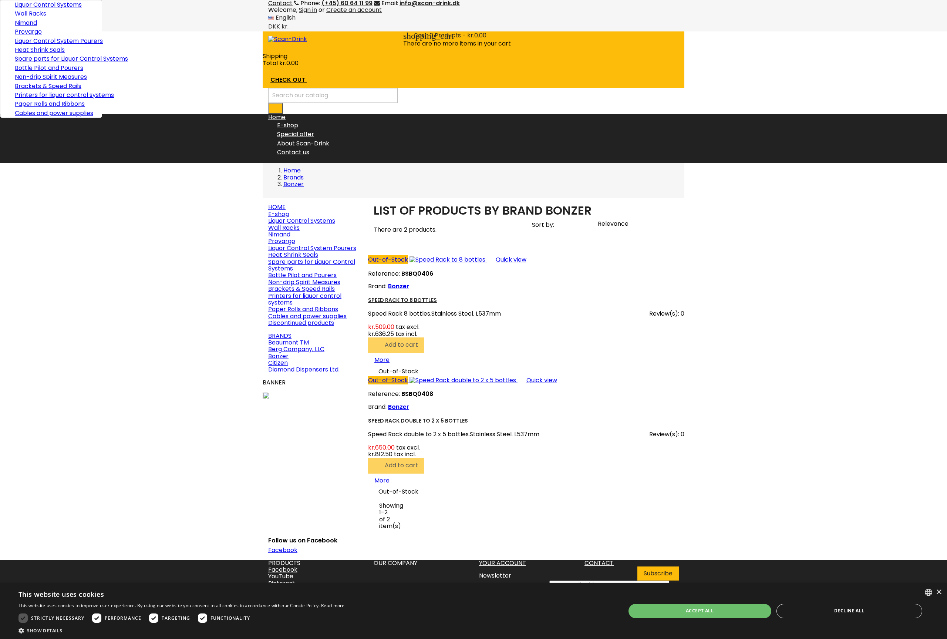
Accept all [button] (700, 611)
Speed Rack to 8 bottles (402, 300)
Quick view (506, 259)
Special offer (295, 134)
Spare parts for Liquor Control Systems (55, 58)
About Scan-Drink (303, 143)
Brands (279, 336)
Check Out (292, 80)
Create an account (354, 10)
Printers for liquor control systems (55, 95)
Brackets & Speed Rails (48, 86)
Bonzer (278, 356)
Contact (599, 563)
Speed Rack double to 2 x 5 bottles (418, 420)
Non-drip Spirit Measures (51, 77)
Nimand (26, 23)
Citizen (278, 363)
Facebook (282, 550)
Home (277, 207)
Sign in (308, 10)
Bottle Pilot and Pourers (49, 68)
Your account (502, 563)
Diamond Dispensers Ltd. (304, 369)
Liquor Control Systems (48, 4)
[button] (181, 630)
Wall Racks (30, 13)
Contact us (293, 152)
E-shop (287, 125)
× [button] (938, 592)
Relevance (617, 225)
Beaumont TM (288, 342)
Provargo (28, 31)
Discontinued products (301, 323)
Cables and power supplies (54, 113)
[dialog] (473, 611)
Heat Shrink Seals (40, 50)
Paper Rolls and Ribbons (50, 104)
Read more (333, 605)
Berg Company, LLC (296, 349)
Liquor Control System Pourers (55, 41)
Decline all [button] (849, 611)
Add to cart (396, 345)
